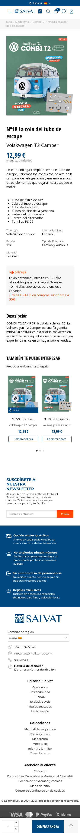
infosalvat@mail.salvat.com (32, 653)
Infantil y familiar (40, 748)
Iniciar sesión (40, 711)
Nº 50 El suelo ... (23, 419)
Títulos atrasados (40, 706)
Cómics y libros (40, 734)
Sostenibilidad (40, 692)
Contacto (40, 771)
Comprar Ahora (23, 439)
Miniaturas (40, 743)
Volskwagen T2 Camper (23, 425)
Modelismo (40, 738)
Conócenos (40, 687)
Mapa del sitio (40, 786)
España (37, 3)
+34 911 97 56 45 (24, 647)
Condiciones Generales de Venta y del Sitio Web (40, 776)
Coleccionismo (40, 753)
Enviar (65, 514)
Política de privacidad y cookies (40, 781)
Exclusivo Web (40, 701)
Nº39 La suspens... (57, 419)
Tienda (40, 697)
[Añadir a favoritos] (71, 826)
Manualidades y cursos (40, 729)
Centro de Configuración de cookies (40, 790)
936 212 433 (21, 660)
